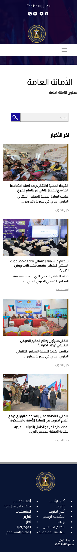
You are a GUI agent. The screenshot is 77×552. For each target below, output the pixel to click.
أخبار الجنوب (57, 511)
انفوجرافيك (23, 527)
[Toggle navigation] (64, 50)
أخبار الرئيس (57, 501)
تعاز (28, 522)
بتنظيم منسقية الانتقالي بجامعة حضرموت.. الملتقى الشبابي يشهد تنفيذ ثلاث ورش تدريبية (38, 265)
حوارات (60, 506)
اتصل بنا (44, 6)
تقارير (27, 516)
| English (33, 6)
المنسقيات (23, 511)
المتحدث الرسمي (53, 516)
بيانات (61, 522)
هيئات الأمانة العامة (17, 506)
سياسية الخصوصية (51, 532)
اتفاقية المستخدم (18, 532)
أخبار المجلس (22, 501)
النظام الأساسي (54, 527)
